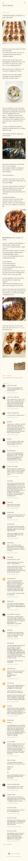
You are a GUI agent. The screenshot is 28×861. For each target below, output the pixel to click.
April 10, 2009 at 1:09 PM (12, 715)
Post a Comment (6, 844)
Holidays (20, 377)
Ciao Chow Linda (11, 397)
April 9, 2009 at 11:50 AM (12, 497)
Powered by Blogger (15, 853)
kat (8, 439)
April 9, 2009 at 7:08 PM (12, 610)
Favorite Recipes (14, 377)
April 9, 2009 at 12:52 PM (12, 538)
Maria (8, 502)
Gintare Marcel (18, 856)
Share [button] (3, 375)
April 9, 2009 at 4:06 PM (12, 574)
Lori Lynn (9, 741)
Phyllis (9, 557)
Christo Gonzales (11, 413)
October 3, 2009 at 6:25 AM (13, 813)
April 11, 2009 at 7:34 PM (12, 755)
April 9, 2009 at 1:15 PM (12, 552)
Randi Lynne (10, 385)
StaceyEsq (10, 450)
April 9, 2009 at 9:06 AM (12, 392)
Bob (8, 421)
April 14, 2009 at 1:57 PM (12, 780)
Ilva (8, 706)
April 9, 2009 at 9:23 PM (12, 625)
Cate (8, 630)
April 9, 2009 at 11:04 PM (12, 638)
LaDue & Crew (11, 466)
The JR (9, 683)
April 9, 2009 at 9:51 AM (12, 417)
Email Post (8, 375)
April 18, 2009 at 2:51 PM (12, 803)
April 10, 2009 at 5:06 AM (13, 678)
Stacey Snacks (7, 5)
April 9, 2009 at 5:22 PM (12, 596)
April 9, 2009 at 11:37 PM (12, 664)
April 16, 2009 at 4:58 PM (12, 790)
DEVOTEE (10, 668)
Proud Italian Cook (12, 614)
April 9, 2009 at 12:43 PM (12, 519)
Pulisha (9, 720)
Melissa (9, 512)
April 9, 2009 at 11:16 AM (12, 476)
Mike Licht (10, 760)
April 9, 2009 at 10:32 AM (13, 446)
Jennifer (9, 524)
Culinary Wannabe (12, 784)
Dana (8, 481)
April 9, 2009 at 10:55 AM (12, 462)
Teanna (9, 643)
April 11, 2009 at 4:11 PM (12, 737)
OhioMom (10, 794)
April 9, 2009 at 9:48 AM (12, 408)
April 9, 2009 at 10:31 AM (12, 434)
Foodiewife (10, 578)
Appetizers (8, 377)
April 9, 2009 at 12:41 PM (12, 508)
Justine (9, 601)
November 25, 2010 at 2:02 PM (14, 826)
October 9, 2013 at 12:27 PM (13, 841)
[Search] (25, 2)
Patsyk (9, 542)
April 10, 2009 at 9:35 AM (12, 701)
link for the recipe (20, 327)
